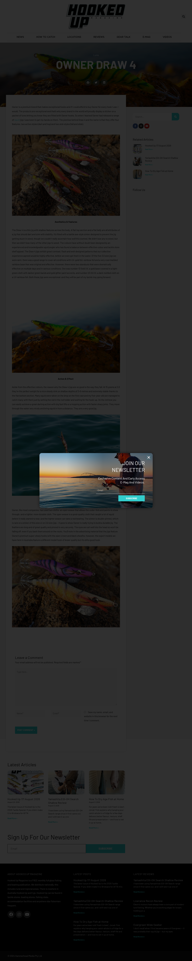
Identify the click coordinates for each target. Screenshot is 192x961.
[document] (96, 480)
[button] (148, 457)
